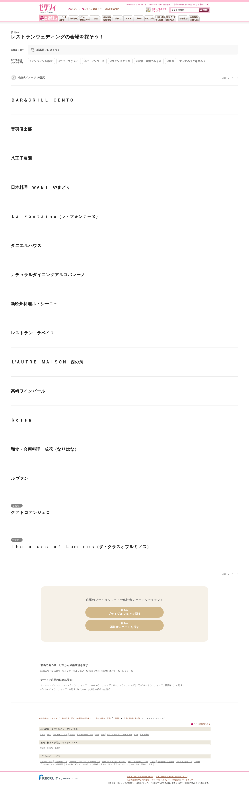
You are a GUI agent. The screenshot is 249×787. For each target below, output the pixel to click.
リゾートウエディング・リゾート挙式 (84, 762)
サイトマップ (187, 780)
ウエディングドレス (184, 762)
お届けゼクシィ (61, 762)
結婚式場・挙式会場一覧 (52, 671)
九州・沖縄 (144, 735)
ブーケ (197, 762)
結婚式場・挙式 (46, 762)
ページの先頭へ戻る (202, 724)
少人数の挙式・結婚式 (99, 689)
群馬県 (57, 748)
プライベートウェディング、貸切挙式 (155, 685)
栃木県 (50, 748)
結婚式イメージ (32, 77)
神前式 (72, 689)
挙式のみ (81, 689)
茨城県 (42, 748)
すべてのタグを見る (191, 61)
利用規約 (176, 780)
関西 (103, 735)
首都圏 (72, 735)
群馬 (117, 718)
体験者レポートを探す (125, 625)
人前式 (179, 685)
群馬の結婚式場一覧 (132, 718)
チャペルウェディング (100, 685)
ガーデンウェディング (124, 685)
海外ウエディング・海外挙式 (114, 762)
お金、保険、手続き (138, 764)
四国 (136, 735)
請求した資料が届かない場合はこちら (171, 777)
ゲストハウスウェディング (53, 689)
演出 (110, 764)
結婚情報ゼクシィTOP (48, 718)
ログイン (75, 9)
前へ (226, 77)
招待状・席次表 (99, 764)
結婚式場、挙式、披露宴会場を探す (76, 718)
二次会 (152, 762)
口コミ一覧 (127, 671)
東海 (97, 735)
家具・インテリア (121, 764)
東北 (49, 735)
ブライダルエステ (47, 764)
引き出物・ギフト (73, 764)
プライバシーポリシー (160, 780)
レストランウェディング (75, 685)
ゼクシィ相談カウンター (138, 762)
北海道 (42, 735)
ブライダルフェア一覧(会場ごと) (83, 671)
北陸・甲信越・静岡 (85, 735)
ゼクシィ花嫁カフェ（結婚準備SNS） (103, 9)
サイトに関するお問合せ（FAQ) (140, 777)
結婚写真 (60, 764)
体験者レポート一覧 (110, 671)
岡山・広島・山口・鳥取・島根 (119, 735)
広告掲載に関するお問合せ (138, 780)
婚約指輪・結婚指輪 (165, 762)
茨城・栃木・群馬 (103, 718)
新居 (150, 764)
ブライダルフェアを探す (124, 612)
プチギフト (86, 764)
